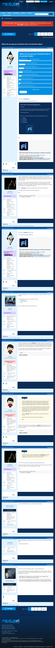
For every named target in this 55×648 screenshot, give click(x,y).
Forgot (51, 1)
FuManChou (26, 98)
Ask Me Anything (44, 580)
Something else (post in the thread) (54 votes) (28, 66)
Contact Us (20, 646)
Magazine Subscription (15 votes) (25, 81)
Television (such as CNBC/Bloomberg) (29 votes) (28, 74)
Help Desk (48, 152)
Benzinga (25, 573)
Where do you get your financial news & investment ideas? (22, 44)
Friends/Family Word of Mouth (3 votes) (26, 85)
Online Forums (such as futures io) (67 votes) (28, 62)
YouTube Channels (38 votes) (25, 70)
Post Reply (7, 34)
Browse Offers (48, 158)
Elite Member (10, 510)
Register (21, 1)
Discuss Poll (23, 92)
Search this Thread (49, 37)
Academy (23, 12)
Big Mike (23, 188)
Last (50, 34)
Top (51, 646)
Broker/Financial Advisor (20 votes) (26, 78)
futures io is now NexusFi (7, 624)
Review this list (36, 156)
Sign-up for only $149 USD (37, 157)
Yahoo (28, 59)
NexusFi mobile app (29, 234)
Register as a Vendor (40, 155)
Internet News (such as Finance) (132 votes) (29, 59)
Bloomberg (23, 301)
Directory (30, 12)
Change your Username (30, 155)
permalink (50, 47)
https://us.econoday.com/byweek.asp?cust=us (34, 462)
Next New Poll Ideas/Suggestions (30, 104)
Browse (3, 12)
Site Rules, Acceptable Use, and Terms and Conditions (34, 646)
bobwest (26, 232)
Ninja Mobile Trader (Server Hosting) (9, 630)
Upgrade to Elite (7, 15)
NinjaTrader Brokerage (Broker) (8, 628)
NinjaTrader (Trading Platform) (8, 633)
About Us (15, 646)
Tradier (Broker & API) (6, 632)
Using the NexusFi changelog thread (41, 159)
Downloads (16, 12)
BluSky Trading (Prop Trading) (8, 627)
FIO (21, 302)
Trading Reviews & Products (8, 626)
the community (35, 152)
